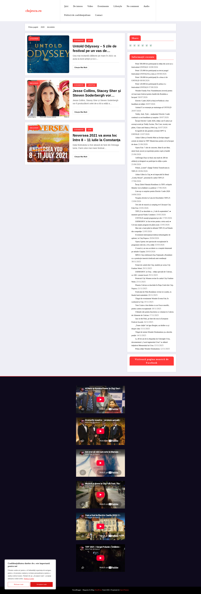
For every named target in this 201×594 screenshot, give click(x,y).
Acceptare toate (42, 584)
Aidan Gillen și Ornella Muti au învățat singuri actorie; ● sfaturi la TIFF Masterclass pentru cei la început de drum (152, 141)
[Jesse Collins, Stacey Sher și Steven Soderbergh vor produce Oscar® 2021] (48, 99)
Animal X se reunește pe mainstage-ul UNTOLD (153, 107)
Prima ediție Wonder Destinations (147, 349)
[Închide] (53, 561)
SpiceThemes (124, 590)
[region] (30, 574)
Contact (98, 15)
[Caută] (160, 10)
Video (90, 6)
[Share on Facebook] (131, 46)
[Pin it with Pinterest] (144, 46)
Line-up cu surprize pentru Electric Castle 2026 (152, 191)
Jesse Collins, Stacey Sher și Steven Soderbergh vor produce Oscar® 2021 (97, 93)
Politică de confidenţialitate (77, 15)
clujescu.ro (33, 11)
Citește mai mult (80, 67)
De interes (78, 6)
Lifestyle (118, 6)
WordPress (98, 590)
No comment (133, 6)
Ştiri (66, 6)
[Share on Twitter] (135, 46)
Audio (146, 6)
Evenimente (103, 6)
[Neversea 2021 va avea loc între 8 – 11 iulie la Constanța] (48, 143)
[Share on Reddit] (139, 46)
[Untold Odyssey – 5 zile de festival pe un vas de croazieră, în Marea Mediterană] (48, 54)
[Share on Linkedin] (148, 46)
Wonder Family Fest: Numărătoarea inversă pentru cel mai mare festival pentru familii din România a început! (151, 94)
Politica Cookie (29, 579)
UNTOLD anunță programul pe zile (148, 218)
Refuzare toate (18, 584)
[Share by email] (152, 46)
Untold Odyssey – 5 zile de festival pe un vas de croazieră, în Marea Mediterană (95, 48)
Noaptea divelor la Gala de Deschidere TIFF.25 (152, 198)
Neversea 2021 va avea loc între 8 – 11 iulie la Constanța (96, 137)
